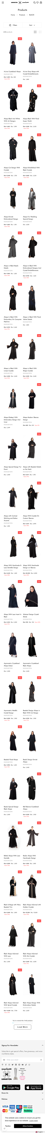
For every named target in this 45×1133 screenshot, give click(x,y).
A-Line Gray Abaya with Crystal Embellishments (31, 72)
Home (13, 15)
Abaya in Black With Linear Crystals (10, 369)
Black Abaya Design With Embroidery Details (31, 1004)
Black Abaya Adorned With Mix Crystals (30, 955)
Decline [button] (8, 1126)
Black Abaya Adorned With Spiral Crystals (11, 1004)
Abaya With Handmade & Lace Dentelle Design (12, 566)
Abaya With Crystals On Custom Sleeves (31, 517)
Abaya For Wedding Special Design (30, 218)
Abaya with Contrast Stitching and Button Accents (10, 518)
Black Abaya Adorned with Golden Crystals (32, 906)
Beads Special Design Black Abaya (11, 808)
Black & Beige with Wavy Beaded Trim (12, 906)
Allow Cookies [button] (28, 1126)
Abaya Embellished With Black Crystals (31, 169)
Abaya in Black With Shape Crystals (30, 369)
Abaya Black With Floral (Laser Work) (31, 120)
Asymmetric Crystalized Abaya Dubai (12, 664)
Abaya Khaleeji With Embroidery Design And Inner (12, 419)
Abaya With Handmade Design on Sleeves (31, 566)
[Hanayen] (20, 2)
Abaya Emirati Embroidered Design (11, 218)
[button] (40, 1132)
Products (22, 15)
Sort (30, 25)
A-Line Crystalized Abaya (12, 71)
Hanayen (8, 74)
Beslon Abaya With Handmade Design (29, 857)
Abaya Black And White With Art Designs (12, 120)
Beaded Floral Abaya (11, 759)
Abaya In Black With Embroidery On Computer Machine (13, 319)
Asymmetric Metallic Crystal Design (10, 711)
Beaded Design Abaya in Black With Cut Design (31, 711)
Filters (15, 25)
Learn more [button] (33, 1121)
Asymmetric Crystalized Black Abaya (31, 664)
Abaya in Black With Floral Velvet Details (32, 318)
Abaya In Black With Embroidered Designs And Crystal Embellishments (32, 268)
